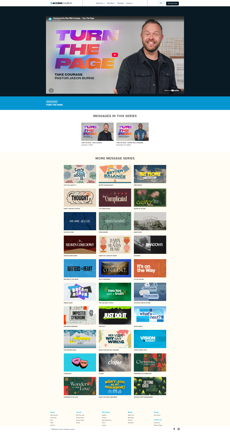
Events (78, 422)
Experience (99, 3)
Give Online (157, 415)
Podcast (130, 420)
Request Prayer (158, 425)
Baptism (104, 415)
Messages (121, 3)
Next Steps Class (106, 420)
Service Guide (80, 420)
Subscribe (131, 422)
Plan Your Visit (172, 3)
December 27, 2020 (129, 144)
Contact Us (157, 422)
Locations (129, 3)
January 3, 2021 (91, 144)
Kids (51, 420)
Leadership (53, 417)
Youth (51, 422)
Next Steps (110, 3)
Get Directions (80, 417)
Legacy (104, 425)
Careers (52, 425)
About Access (54, 415)
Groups (104, 417)
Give (161, 3)
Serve (103, 422)
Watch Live (131, 415)
